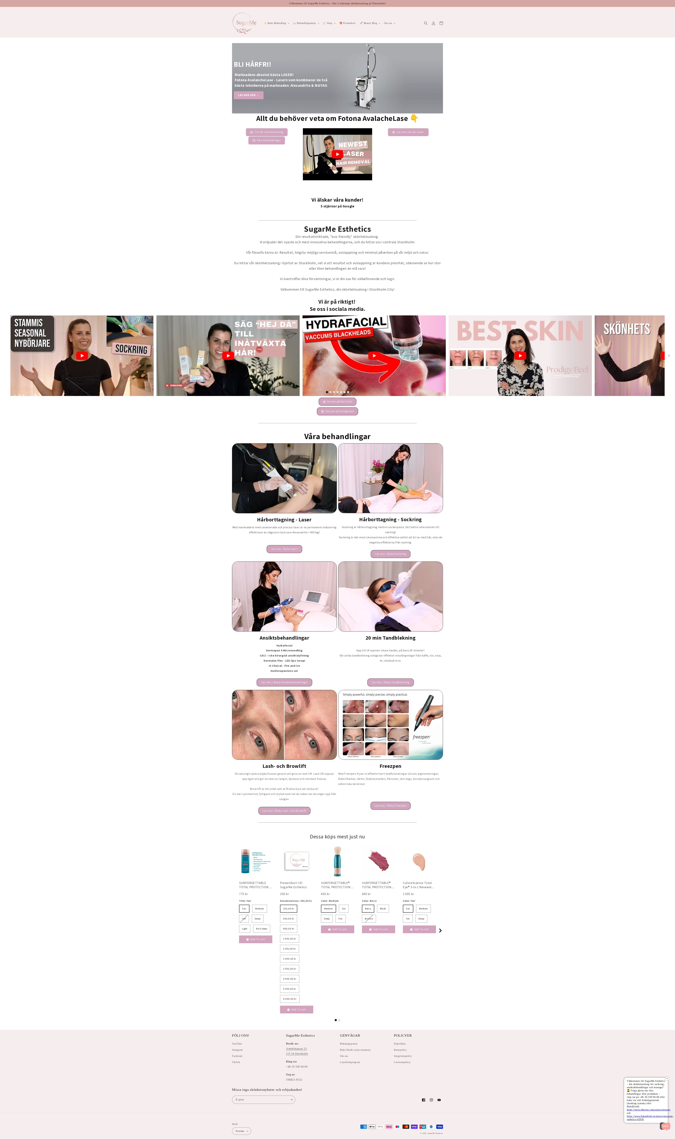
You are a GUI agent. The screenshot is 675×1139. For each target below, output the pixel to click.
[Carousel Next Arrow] (669, 356)
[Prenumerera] (291, 1100)
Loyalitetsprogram (350, 1062)
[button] (276, 23)
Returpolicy (400, 1050)
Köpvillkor (400, 1043)
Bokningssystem (348, 1043)
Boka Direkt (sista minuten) (355, 1050)
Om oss (344, 1056)
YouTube (237, 1043)
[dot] (327, 392)
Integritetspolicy (403, 1056)
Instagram (237, 1050)
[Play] (337, 154)
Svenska (240, 1131)
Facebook (237, 1056)
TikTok (236, 1062)
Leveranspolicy (402, 1062)
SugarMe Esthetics (435, 1133)
